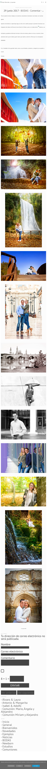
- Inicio (5, 722)
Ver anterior (9, 692)
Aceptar (36, 765)
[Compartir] (42, 11)
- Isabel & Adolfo (11, 706)
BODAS (24, 10)
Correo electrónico (12, 651)
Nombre (5, 644)
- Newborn (7, 743)
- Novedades (8, 731)
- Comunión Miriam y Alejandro (19, 715)
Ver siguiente (26, 692)
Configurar (19, 765)
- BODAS (6, 740)
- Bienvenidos (9, 728)
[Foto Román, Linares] (7, 2)
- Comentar (35, 10)
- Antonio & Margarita (14, 702)
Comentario (8, 657)
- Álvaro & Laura (11, 699)
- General (6, 725)
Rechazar (28, 765)
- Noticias (6, 737)
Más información (11, 765)
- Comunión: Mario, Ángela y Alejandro (17, 710)
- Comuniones (9, 749)
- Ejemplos (7, 734)
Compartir (23, 628)
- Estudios (7, 746)
